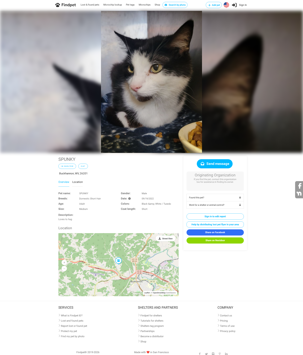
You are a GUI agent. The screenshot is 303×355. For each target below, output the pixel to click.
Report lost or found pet (74, 325)
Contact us (226, 315)
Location (77, 181)
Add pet (215, 5)
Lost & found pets (90, 4)
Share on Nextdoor (215, 240)
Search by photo (177, 4)
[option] (151, 82)
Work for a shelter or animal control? (206, 205)
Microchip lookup (112, 4)
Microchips (145, 4)
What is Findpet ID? (72, 315)
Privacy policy (227, 331)
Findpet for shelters (151, 315)
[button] (116, 258)
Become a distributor (151, 336)
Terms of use (227, 325)
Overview (63, 181)
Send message (217, 164)
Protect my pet (69, 331)
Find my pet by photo (72, 336)
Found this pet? (196, 197)
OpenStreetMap (159, 293)
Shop (157, 4)
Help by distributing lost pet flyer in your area (215, 224)
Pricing (224, 320)
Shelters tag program (152, 325)
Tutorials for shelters (151, 320)
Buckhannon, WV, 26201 (73, 173)
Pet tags (130, 4)
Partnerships (147, 331)
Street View (167, 238)
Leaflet (147, 293)
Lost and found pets (72, 320)
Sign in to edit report (215, 216)
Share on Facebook (215, 232)
